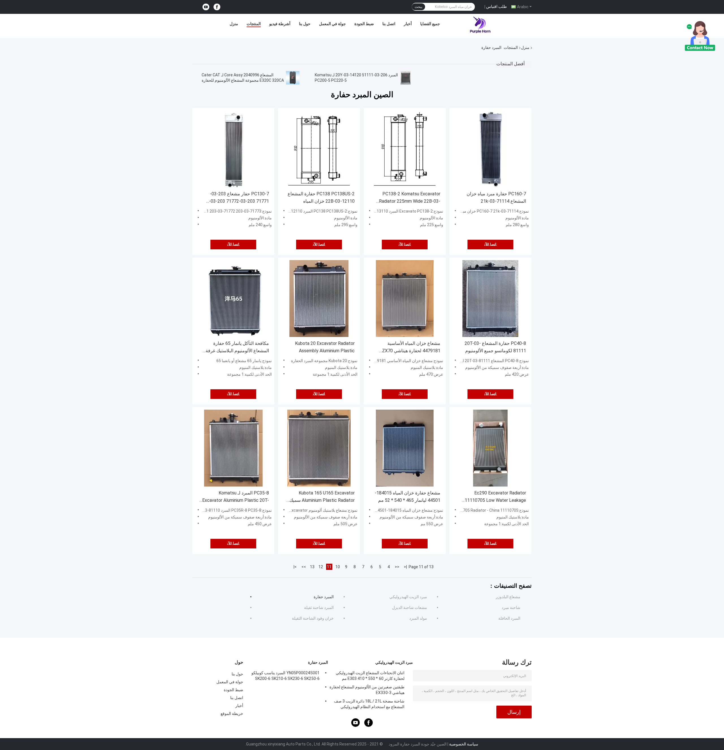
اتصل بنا (388, 23)
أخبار (408, 23)
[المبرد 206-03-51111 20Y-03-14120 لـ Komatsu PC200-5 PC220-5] (405, 78)
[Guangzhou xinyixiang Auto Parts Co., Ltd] (480, 25)
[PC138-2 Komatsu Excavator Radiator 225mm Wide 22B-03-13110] (404, 149)
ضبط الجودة (364, 23)
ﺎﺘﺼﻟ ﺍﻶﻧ (233, 244)
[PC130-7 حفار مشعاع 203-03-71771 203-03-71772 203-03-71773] (233, 149)
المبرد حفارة (324, 597)
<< (397, 567)
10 (337, 567)
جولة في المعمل (332, 23)
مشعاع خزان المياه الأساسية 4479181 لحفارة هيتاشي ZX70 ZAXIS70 (411, 348)
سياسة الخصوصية (463, 744)
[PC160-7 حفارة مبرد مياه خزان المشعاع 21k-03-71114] (490, 149)
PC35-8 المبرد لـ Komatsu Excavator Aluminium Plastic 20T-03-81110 (235, 497)
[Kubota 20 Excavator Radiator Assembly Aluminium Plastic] (319, 298)
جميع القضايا (430, 23)
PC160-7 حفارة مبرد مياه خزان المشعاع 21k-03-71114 (496, 197)
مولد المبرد (418, 618)
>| (295, 567)
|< (405, 567)
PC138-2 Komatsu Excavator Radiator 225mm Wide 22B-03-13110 (409, 198)
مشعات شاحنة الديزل (409, 607)
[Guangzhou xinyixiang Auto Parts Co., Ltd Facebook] (217, 6)
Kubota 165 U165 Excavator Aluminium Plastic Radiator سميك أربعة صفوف (322, 497)
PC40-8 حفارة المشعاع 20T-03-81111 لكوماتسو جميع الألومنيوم (495, 347)
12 (320, 567)
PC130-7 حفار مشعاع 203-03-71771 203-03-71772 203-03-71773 (239, 198)
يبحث (418, 7)
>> (303, 567)
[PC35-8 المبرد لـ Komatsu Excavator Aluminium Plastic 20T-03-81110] (233, 448)
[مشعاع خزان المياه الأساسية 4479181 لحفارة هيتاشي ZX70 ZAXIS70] (404, 298)
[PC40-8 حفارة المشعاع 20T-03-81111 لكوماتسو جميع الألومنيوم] (490, 298)
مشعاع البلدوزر (508, 597)
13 (312, 567)
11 (329, 567)
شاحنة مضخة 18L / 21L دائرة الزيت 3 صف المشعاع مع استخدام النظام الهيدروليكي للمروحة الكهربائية (369, 705)
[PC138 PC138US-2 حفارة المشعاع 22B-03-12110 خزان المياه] (319, 149)
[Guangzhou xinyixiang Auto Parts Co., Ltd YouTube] (206, 6)
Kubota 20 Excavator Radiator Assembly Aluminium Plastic (325, 347)
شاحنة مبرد (511, 607)
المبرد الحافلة (509, 618)
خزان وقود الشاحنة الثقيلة (313, 618)
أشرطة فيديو (279, 23)
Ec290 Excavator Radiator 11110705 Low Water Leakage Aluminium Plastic (495, 497)
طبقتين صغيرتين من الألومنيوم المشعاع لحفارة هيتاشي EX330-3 (366, 690)
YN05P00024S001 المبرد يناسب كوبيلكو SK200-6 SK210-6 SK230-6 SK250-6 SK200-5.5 (285, 676)
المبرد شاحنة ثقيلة (319, 607)
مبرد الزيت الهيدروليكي (408, 597)
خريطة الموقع (232, 713)
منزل (234, 23)
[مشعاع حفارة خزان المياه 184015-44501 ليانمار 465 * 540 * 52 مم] (404, 448)
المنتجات (254, 23)
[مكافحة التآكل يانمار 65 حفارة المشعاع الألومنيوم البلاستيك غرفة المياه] (233, 298)
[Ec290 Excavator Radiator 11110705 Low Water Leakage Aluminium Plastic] (490, 448)
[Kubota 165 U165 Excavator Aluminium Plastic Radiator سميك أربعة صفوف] (319, 448)
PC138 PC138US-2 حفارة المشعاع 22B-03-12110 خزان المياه (321, 197)
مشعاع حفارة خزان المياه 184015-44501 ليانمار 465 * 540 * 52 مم (407, 496)
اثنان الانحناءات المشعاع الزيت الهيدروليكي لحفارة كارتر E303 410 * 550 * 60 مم (370, 676)
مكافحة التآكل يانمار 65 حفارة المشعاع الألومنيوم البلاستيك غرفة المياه (237, 348)
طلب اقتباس (496, 6)
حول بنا (305, 23)
